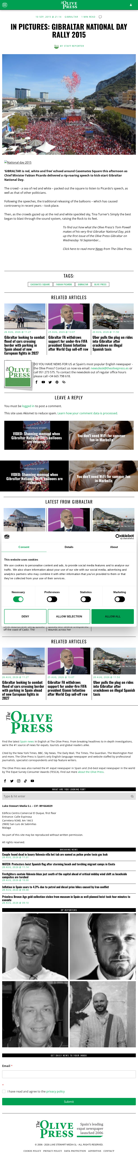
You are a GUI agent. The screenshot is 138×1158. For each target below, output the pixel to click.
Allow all (113, 616)
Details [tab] (69, 546)
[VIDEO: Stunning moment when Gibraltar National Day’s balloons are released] (36, 435)
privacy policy (55, 1091)
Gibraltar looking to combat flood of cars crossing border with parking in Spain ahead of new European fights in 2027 (24, 345)
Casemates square (40, 284)
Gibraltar (71, 16)
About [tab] (114, 546)
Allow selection (69, 616)
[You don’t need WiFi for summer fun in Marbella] (101, 435)
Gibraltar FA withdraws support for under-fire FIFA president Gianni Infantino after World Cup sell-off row (68, 343)
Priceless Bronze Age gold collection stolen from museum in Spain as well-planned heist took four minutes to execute (66, 898)
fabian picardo (64, 284)
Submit (69, 1102)
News (99, 249)
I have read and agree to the (36, 1091)
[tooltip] (36, 382)
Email (7, 1066)
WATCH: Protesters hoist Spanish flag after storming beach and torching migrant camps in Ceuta (58, 864)
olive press (100, 284)
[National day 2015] (17, 162)
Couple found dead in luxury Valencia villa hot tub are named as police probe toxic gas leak (55, 854)
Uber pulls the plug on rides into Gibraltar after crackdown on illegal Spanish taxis (113, 343)
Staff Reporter (74, 45)
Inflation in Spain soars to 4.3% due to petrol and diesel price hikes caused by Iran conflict (55, 887)
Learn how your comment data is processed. (88, 413)
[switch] (52, 599)
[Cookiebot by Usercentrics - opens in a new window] (118, 536)
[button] (132, 796)
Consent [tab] (24, 546)
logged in (28, 406)
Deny (25, 616)
